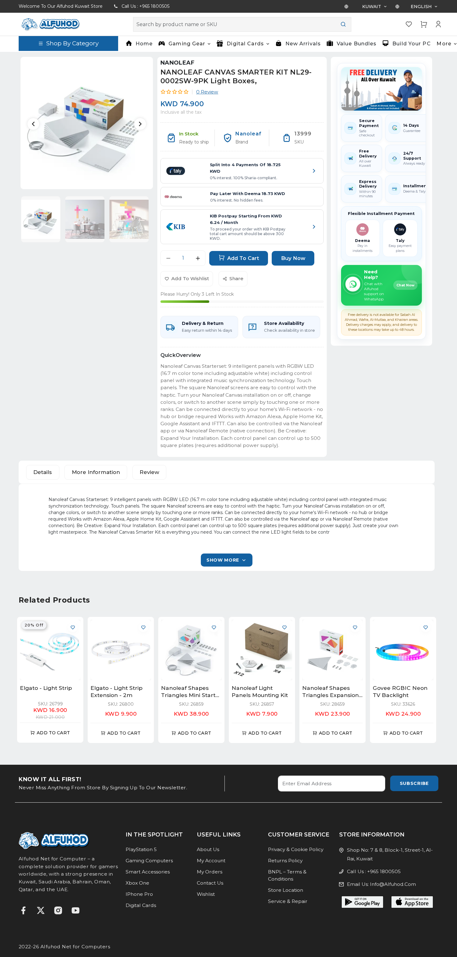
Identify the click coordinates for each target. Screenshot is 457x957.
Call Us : (145, 6)
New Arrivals (303, 44)
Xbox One (137, 883)
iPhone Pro (139, 894)
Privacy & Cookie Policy (295, 849)
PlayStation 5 (141, 849)
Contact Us (210, 883)
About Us (208, 849)
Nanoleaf (177, 62)
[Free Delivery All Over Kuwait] (381, 89)
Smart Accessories (148, 872)
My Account (211, 861)
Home (144, 44)
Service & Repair (287, 901)
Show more (222, 560)
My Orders (209, 872)
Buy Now (293, 258)
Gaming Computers (149, 861)
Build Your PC (411, 44)
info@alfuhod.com (393, 884)
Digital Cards (141, 905)
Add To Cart (243, 258)
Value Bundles (356, 44)
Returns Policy (285, 861)
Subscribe (414, 783)
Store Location (285, 890)
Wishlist (206, 894)
